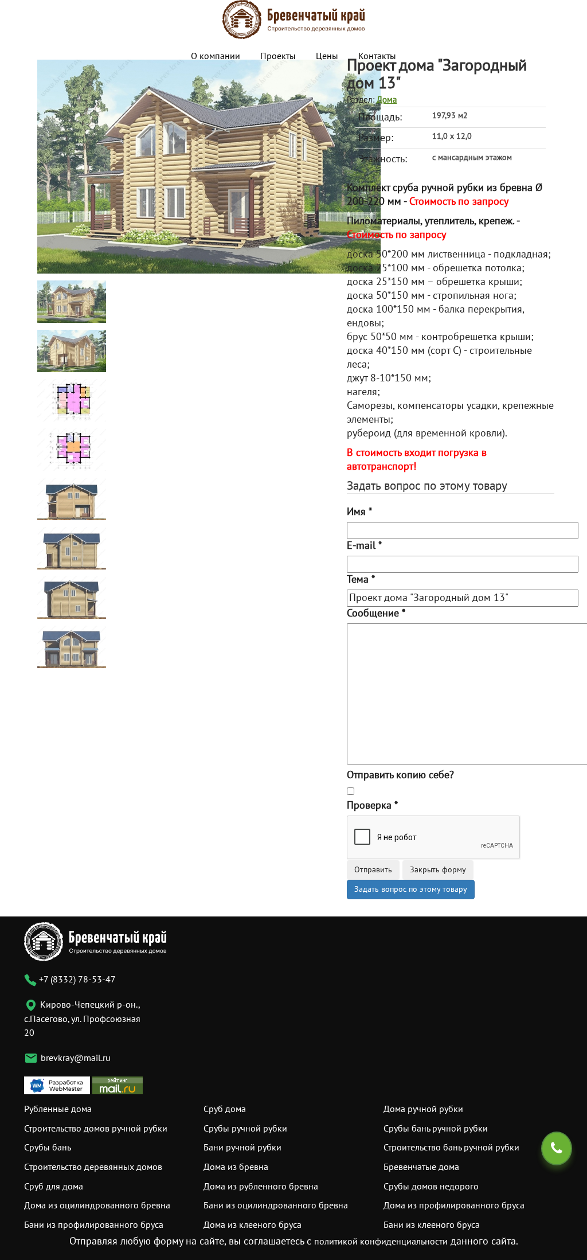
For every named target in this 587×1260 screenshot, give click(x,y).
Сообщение (376, 613)
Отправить (373, 870)
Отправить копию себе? (400, 775)
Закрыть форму (438, 870)
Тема (361, 580)
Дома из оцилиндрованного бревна (97, 1205)
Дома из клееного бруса (253, 1225)
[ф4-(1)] (71, 647)
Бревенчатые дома (421, 1167)
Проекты (278, 56)
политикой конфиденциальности (381, 1241)
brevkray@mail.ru (76, 1058)
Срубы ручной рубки (245, 1129)
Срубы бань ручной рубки (435, 1129)
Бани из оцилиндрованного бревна (276, 1205)
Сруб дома (225, 1109)
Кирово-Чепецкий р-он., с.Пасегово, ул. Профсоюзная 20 (82, 1019)
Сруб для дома (53, 1186)
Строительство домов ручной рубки (95, 1129)
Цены (327, 56)
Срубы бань (47, 1147)
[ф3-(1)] (71, 597)
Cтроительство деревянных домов (93, 1167)
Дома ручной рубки (423, 1109)
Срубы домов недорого (431, 1186)
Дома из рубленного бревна (261, 1186)
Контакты (377, 56)
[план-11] (71, 400)
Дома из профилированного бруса (454, 1205)
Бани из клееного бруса (431, 1225)
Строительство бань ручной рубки (451, 1147)
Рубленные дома (58, 1109)
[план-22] (71, 449)
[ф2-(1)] (71, 548)
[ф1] (71, 499)
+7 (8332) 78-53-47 (76, 979)
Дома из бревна (236, 1167)
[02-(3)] (71, 351)
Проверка (372, 805)
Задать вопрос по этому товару (410, 889)
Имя (359, 512)
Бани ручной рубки (242, 1147)
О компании (215, 56)
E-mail (364, 546)
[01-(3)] (209, 166)
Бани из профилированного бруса (93, 1225)
